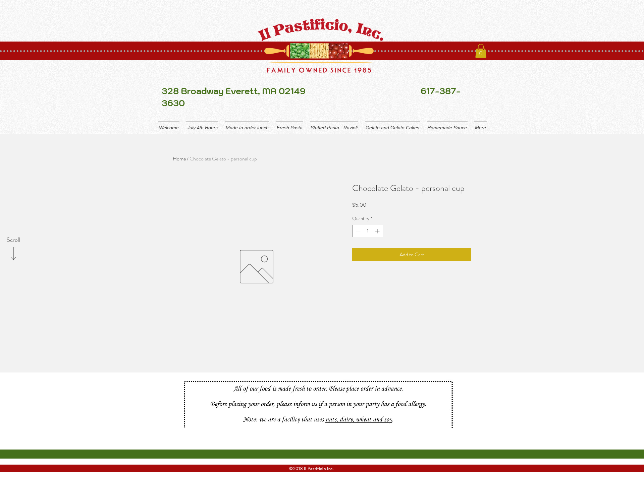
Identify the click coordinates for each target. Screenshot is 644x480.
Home (179, 158)
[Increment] (378, 231)
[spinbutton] (368, 231)
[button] (481, 51)
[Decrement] (357, 231)
